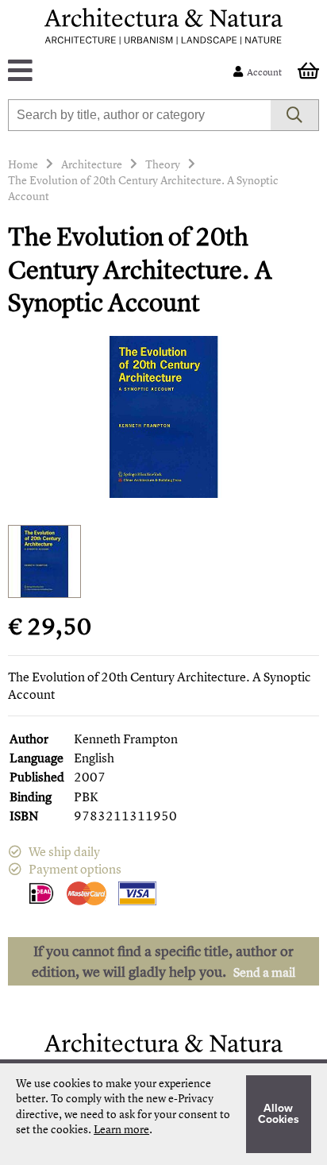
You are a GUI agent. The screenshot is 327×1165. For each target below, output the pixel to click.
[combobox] (139, 115)
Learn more (121, 1128)
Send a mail (264, 972)
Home (23, 164)
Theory (162, 164)
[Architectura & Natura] (163, 26)
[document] (163, 1114)
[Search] (295, 115)
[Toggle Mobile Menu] (123, 71)
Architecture (91, 164)
